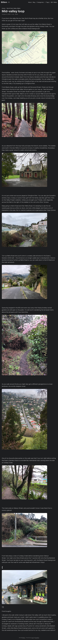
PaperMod (37, 637)
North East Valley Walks (13, 8)
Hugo (32, 637)
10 (3, 607)
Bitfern (4, 2)
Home (3, 8)
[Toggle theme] (9, 2)
